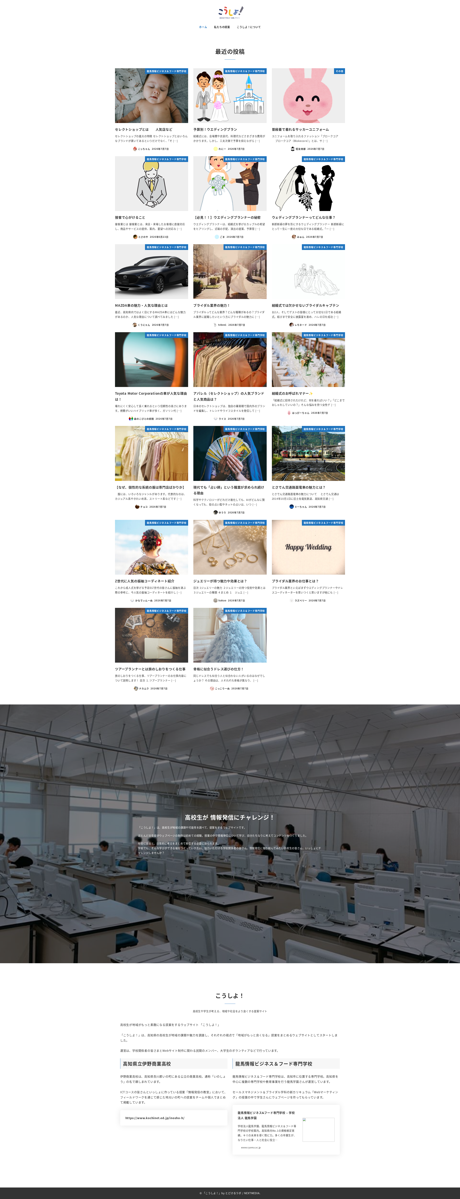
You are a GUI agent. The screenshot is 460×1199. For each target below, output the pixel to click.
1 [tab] (230, 959)
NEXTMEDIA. (252, 1193)
